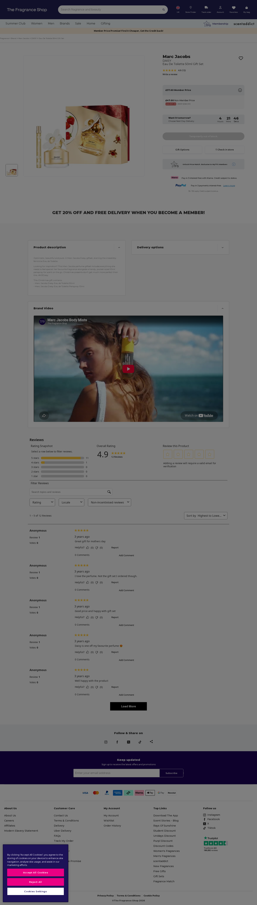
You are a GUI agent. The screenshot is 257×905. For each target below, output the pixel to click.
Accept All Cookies (35, 872)
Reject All (35, 882)
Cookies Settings (35, 891)
